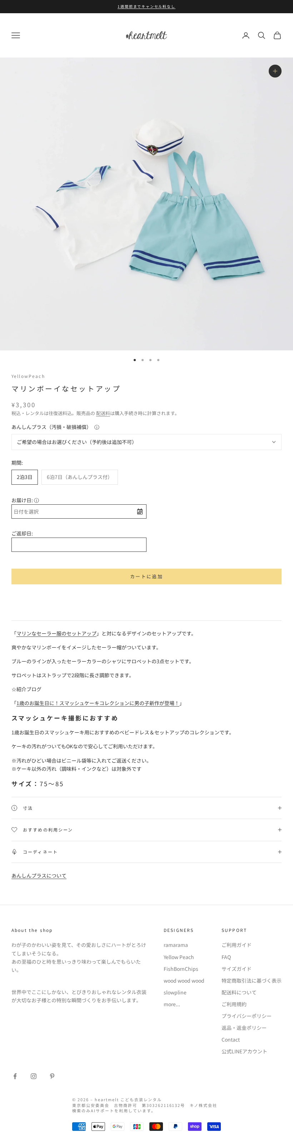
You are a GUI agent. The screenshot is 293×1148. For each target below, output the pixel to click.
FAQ (226, 956)
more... (172, 1004)
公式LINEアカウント (244, 1051)
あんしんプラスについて (38, 875)
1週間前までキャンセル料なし (146, 6)
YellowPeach (28, 376)
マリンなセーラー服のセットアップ (56, 633)
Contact (231, 1039)
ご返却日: (22, 533)
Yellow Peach (179, 956)
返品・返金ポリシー (244, 1027)
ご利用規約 (234, 1004)
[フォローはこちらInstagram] (33, 1076)
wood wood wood (184, 980)
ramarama (176, 944)
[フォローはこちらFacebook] (15, 1076)
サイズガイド (237, 968)
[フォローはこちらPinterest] (52, 1076)
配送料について (239, 992)
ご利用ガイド (237, 944)
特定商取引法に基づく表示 (252, 980)
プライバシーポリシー (247, 1015)
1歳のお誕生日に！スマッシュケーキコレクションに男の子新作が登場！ (97, 703)
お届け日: (22, 500)
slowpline (175, 992)
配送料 (103, 413)
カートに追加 (146, 576)
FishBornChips (181, 968)
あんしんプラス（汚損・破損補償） (51, 426)
